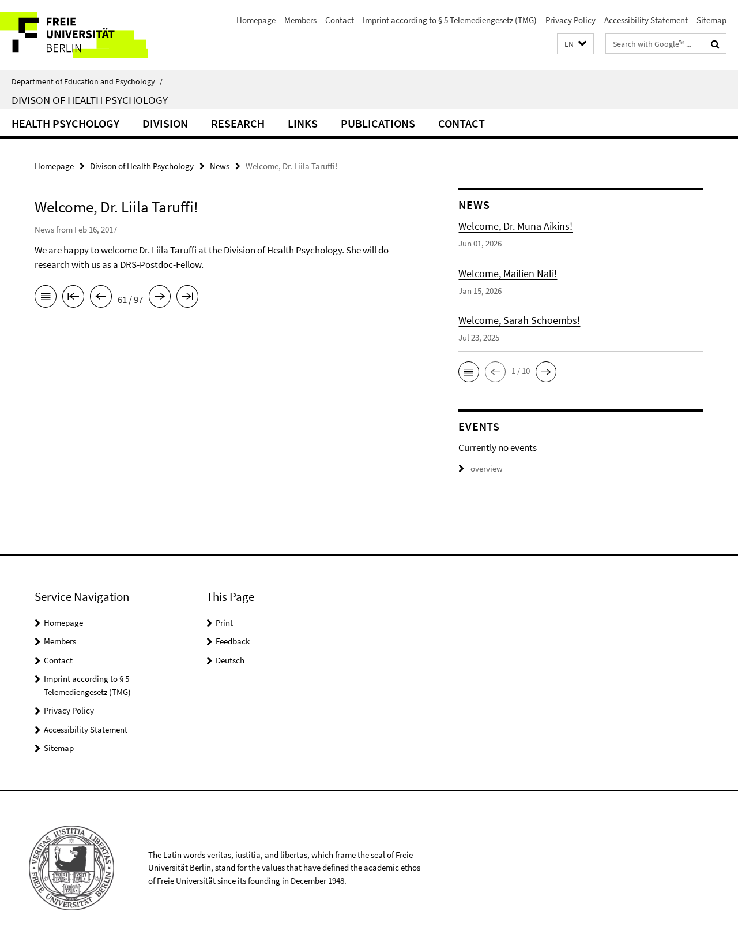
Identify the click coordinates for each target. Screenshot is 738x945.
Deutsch (230, 660)
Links (303, 123)
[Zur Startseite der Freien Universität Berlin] (96, 35)
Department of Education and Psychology (87, 81)
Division (165, 123)
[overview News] (46, 298)
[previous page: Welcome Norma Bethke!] (101, 298)
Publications (378, 123)
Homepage (256, 19)
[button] (575, 44)
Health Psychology (65, 123)
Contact (339, 19)
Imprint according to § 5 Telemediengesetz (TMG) (450, 19)
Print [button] (224, 622)
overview (486, 468)
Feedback (233, 641)
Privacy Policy (570, 19)
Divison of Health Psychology (90, 100)
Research (238, 123)
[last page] (187, 298)
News (219, 165)
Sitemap (711, 19)
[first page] (73, 298)
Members (300, 19)
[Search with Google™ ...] (715, 44)
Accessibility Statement (646, 19)
